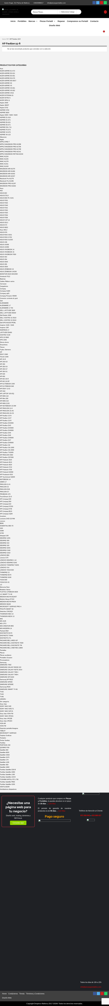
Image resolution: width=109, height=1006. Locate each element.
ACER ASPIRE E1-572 (7, 71)
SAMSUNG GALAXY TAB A (9, 674)
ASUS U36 (3, 242)
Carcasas (3, 284)
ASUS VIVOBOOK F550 (8, 254)
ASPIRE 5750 (4, 110)
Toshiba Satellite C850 (7, 772)
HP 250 (2, 364)
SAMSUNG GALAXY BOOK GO (10, 667)
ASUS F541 (4, 208)
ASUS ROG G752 (6, 237)
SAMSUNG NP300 (6, 682)
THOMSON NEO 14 (6, 614)
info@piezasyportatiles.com (56, 3)
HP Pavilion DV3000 (7, 428)
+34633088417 (38, 3)
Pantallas (3, 650)
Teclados (3, 738)
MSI (1, 619)
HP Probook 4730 (6, 469)
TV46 (2, 696)
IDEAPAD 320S (5, 548)
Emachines (3, 345)
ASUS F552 (4, 210)
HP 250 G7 (3, 369)
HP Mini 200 (4, 398)
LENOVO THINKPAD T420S (9, 565)
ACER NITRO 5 (5, 98)
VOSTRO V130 (5, 335)
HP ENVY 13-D (5, 388)
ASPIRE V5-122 (5, 134)
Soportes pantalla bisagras (9, 728)
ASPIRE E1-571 (5, 120)
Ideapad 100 (4, 535)
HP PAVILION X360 (6, 455)
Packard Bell (4, 631)
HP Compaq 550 (5, 501)
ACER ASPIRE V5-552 (7, 90)
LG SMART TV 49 (6, 594)
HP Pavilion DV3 (5, 425)
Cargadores (4, 286)
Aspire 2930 (4, 103)
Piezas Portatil (46, 21)
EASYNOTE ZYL (5, 638)
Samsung (3, 662)
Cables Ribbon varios (7, 281)
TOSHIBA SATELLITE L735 (9, 779)
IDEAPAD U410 (5, 553)
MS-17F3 (3, 623)
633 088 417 (96, 815)
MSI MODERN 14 (6, 628)
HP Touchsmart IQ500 (7, 477)
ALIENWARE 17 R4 (6, 308)
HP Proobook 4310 (6, 474)
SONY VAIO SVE (5, 706)
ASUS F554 (4, 215)
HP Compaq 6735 (6, 509)
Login (93, 12)
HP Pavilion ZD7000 (7, 457)
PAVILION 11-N (5, 484)
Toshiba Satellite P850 (7, 782)
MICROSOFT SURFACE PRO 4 (10, 606)
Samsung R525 (5, 687)
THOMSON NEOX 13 (7, 616)
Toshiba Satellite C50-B (8, 769)
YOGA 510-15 (4, 582)
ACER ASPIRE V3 (6, 85)
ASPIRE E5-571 (5, 125)
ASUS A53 (3, 193)
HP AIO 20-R (4, 379)
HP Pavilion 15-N (5, 415)
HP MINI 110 (4, 396)
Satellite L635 (4, 762)
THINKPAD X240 (5, 577)
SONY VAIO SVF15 (6, 711)
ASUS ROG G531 (6, 235)
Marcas (32, 21)
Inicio (13, 21)
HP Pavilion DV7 (5, 440)
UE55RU (3, 699)
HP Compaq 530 (5, 499)
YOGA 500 (3, 580)
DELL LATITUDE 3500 (7, 310)
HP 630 (2, 374)
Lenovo (2, 521)
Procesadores (4, 660)
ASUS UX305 (4, 244)
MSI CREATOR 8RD (7, 626)
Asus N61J (3, 230)
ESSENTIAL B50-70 (6, 526)
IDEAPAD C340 (5, 550)
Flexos (2, 347)
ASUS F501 (4, 200)
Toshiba (2, 743)
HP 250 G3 (3, 366)
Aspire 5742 (4, 107)
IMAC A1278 (4, 161)
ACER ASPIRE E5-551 (7, 76)
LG (1, 584)
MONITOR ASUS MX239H (9, 274)
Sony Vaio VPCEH (6, 721)
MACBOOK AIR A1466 (7, 171)
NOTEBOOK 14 (5, 479)
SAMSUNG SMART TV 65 (9, 689)
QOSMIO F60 (4, 747)
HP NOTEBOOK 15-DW (8, 406)
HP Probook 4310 (6, 460)
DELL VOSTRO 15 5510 (8, 320)
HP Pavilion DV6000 (7, 438)
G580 (2, 531)
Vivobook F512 (5, 276)
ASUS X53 (3, 257)
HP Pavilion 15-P (5, 418)
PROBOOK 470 (5, 494)
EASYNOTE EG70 (6, 633)
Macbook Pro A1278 (7, 178)
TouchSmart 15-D (6, 496)
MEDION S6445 (5, 604)
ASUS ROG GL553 (6, 239)
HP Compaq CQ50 (6, 514)
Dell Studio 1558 (5, 315)
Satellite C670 (4, 757)
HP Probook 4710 (6, 467)
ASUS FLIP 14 (5, 220)
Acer (1, 68)
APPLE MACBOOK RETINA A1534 (11, 154)
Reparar (61, 21)
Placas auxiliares (5, 655)
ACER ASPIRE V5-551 (7, 88)
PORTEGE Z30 (5, 745)
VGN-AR (3, 723)
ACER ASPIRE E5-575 (7, 78)
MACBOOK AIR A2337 (7, 176)
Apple (2, 139)
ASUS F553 (4, 213)
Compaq (3, 289)
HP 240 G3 (3, 361)
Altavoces (3, 137)
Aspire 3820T (4, 105)
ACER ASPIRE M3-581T (8, 80)
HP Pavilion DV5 (5, 433)
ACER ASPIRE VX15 (7, 93)
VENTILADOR (4, 787)
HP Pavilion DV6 (5, 435)
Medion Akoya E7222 (7, 599)
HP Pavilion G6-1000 (7, 447)
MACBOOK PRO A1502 (8, 186)
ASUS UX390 (4, 247)
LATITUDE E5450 (6, 332)
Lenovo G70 (4, 558)
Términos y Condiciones (35, 994)
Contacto (94, 21)
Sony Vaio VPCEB (6, 718)
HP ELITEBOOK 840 (7, 386)
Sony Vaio (3, 704)
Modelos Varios (5, 589)
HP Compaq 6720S (6, 506)
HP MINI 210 (4, 401)
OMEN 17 (3, 482)
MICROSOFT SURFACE (8, 733)
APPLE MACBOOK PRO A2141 (10, 151)
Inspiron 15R (4, 327)
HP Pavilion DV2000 (7, 423)
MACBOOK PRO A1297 (8, 183)
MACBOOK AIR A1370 (7, 169)
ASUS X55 (3, 264)
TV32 (2, 692)
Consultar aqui (18, 823)
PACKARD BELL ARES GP (9, 640)
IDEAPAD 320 (4, 545)
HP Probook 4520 (6, 465)
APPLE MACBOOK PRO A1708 (10, 149)
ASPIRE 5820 (4, 112)
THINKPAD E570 (5, 575)
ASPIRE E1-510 (5, 117)
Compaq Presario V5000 (8, 296)
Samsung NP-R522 (6, 679)
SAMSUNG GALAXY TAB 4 (9, 672)
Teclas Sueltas (5, 740)
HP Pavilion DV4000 (7, 430)
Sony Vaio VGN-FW (6, 713)
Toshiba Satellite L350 (7, 774)
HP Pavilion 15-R (5, 420)
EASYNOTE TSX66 (6, 635)
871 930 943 (85, 815)
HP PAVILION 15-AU (7, 411)
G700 (2, 533)
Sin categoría (4, 701)
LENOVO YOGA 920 (7, 570)
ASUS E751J (4, 195)
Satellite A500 (4, 752)
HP (8, 39)
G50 (1, 528)
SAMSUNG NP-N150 (7, 677)
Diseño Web (54, 25)
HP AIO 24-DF (5, 381)
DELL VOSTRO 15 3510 (8, 318)
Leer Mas (52, 804)
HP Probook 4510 (6, 462)
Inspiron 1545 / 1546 (7, 325)
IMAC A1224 (4, 156)
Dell (1, 301)
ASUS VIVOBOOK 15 (7, 252)
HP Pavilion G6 (5, 445)
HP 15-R (3, 359)
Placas (2, 653)
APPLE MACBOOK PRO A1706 (10, 146)
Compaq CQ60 (5, 291)
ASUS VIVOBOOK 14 (7, 249)
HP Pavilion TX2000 (6, 452)
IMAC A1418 (4, 166)
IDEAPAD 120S (5, 538)
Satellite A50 (4, 750)
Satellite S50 (4, 765)
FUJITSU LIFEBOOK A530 (9, 592)
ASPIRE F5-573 (5, 130)
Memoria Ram (5, 587)
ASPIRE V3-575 (5, 132)
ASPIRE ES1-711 (5, 127)
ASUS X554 (4, 266)
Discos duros (4, 342)
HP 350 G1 (3, 371)
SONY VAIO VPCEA (6, 716)
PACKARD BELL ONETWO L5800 (11, 648)
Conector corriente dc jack (9, 298)
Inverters (3, 516)
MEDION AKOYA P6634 (8, 601)
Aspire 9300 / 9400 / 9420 (8, 115)
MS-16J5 (3, 621)
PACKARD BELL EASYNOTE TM (11, 645)
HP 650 (2, 376)
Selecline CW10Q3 (6, 611)
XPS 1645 (3, 340)
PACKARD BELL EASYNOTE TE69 (11, 643)
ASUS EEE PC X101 (7, 198)
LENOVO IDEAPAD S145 (8, 562)
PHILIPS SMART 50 (6, 609)
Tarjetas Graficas (5, 735)
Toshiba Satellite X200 (7, 784)
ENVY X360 (4, 354)
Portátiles (22, 21)
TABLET (3, 731)
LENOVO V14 (4, 567)
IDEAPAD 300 (4, 540)
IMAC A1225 (4, 159)
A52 (1, 190)
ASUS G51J (4, 222)
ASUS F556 (4, 217)
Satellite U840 (4, 767)
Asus (1, 188)
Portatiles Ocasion (6, 657)
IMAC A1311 (4, 164)
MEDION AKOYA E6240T (8, 597)
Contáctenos (13, 994)
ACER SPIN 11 (5, 100)
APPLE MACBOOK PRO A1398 (10, 144)
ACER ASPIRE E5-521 (7, 73)
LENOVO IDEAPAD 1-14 (8, 560)
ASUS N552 (4, 227)
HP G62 (2, 391)
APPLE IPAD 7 (5, 142)
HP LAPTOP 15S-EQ (7, 393)
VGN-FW (3, 726)
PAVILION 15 (4, 487)
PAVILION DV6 (5, 489)
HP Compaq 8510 (6, 511)
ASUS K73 (3, 225)
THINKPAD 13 (4, 572)
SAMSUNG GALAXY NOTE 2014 (11, 669)
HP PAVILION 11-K (6, 408)
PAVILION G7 (4, 491)
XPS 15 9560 (4, 337)
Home (4, 994)
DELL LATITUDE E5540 (8, 313)
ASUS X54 (3, 259)
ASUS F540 (4, 205)
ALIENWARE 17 (5, 305)
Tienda (21, 994)
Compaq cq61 (4, 293)
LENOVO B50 (4, 555)
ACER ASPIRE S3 (6, 83)
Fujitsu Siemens (5, 349)
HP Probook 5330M (6, 472)
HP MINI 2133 (4, 403)
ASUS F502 (4, 203)
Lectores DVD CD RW (7, 518)
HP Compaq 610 (5, 504)
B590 (2, 523)
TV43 (2, 694)
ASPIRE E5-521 (5, 122)
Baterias (3, 279)
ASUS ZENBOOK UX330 (8, 271)
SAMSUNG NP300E (6, 684)
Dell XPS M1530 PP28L (8, 322)
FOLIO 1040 (4, 357)
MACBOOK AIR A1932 (7, 173)
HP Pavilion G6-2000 (7, 450)
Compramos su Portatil (77, 21)
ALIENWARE (4, 303)
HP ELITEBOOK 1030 (7, 384)
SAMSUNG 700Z (5, 665)
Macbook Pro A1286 (7, 181)
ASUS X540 (4, 262)
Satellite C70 (4, 760)
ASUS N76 (3, 232)
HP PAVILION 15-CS (7, 413)
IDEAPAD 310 (4, 543)
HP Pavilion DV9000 (7, 442)
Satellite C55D (5, 755)
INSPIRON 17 (4, 330)
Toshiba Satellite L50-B (7, 777)
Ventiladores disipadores (8, 789)
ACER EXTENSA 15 (6, 95)
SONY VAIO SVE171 (7, 709)
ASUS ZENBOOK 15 (7, 269)
